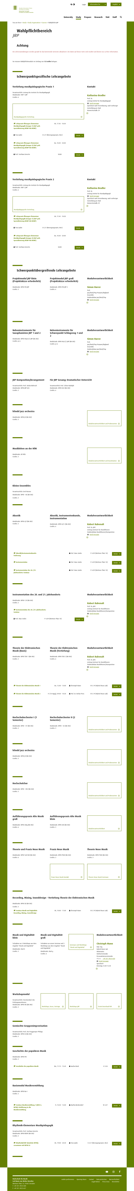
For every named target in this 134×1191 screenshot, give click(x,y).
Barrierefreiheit (114, 1179)
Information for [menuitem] (95, 4)
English (115, 4)
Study (24, 22)
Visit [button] (107, 17)
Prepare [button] (87, 17)
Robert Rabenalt (95, 524)
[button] (120, 17)
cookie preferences (67, 1179)
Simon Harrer (94, 287)
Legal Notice (96, 1182)
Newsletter (115, 1182)
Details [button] (78, 135)
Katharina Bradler (96, 95)
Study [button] (78, 17)
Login (84, 5)
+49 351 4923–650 (109, 958)
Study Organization (34, 22)
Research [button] (98, 17)
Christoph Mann (105, 943)
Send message (94, 103)
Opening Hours (81, 1179)
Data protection (101, 1179)
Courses (44, 22)
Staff (115, 17)
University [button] (68, 17)
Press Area (105, 1182)
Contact (91, 1179)
